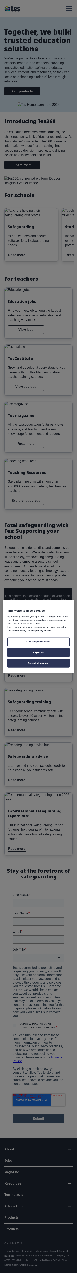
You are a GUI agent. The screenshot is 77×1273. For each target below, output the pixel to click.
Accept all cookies (38, 663)
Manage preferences (38, 641)
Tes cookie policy (16, 630)
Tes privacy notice (41, 630)
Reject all (38, 652)
